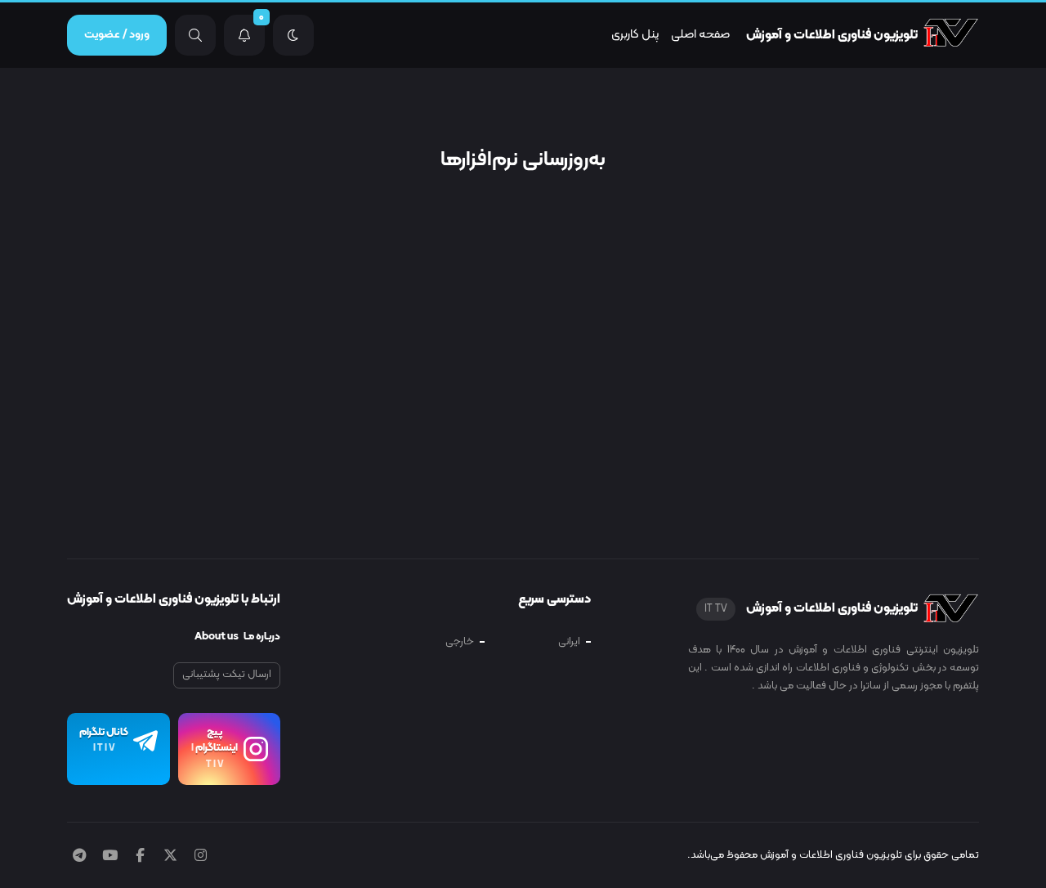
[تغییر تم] (293, 35)
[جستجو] (195, 35)
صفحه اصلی (700, 34)
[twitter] (170, 857)
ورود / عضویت (117, 34)
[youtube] (110, 857)
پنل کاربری (635, 34)
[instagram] (200, 857)
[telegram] (79, 857)
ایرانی (569, 642)
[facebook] (140, 857)
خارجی (459, 642)
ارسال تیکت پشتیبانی (226, 674)
